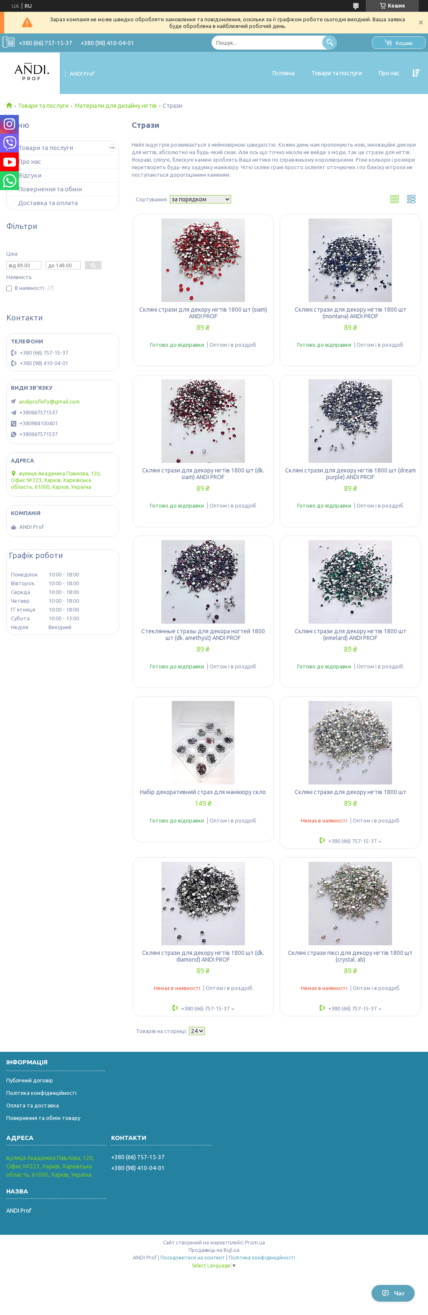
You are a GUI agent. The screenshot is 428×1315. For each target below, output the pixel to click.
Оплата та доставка (32, 1105)
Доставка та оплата (48, 202)
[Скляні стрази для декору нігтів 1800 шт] (350, 742)
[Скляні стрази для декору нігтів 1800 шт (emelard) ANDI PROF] (350, 582)
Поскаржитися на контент (192, 1257)
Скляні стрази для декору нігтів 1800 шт (350, 792)
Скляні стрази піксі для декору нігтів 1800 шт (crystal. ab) (350, 956)
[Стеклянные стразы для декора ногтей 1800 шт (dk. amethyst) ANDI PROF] (203, 582)
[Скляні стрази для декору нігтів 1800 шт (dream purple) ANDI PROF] (350, 421)
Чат (399, 1293)
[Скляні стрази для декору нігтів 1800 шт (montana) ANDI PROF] (350, 260)
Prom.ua (255, 1242)
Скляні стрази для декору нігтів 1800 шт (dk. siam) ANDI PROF (203, 473)
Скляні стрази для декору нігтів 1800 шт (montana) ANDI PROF (350, 313)
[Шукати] (329, 42)
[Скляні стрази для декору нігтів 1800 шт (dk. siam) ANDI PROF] (203, 421)
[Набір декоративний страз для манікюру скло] (203, 742)
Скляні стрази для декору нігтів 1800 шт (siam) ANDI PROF (203, 313)
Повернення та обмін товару (43, 1118)
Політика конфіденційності (41, 1093)
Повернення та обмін (50, 189)
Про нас (389, 73)
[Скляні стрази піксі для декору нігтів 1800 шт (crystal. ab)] (350, 903)
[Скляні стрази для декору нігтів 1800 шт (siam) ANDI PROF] (203, 260)
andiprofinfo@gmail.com (49, 401)
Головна (284, 73)
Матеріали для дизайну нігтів (116, 105)
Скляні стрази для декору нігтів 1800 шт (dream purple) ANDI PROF (350, 473)
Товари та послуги (336, 73)
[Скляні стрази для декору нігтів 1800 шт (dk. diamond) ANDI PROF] (203, 903)
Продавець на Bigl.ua (214, 1250)
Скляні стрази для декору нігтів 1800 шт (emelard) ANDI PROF (350, 634)
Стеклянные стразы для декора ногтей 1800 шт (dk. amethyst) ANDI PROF (203, 634)
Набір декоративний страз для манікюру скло (203, 792)
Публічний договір (29, 1080)
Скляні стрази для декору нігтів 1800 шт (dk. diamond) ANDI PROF (203, 956)
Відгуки (29, 175)
